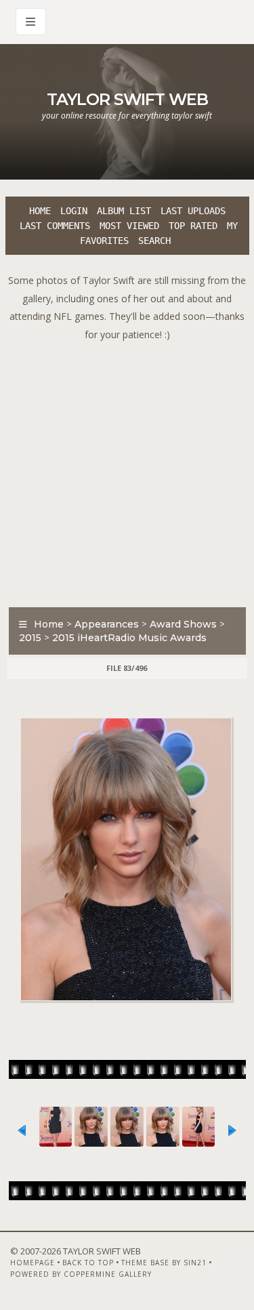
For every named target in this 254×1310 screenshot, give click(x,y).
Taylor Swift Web (127, 99)
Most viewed (129, 225)
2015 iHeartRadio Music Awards (129, 638)
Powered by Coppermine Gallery (81, 1274)
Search (154, 240)
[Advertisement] (127, 471)
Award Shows (183, 624)
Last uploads (193, 210)
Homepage (32, 1262)
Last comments (55, 225)
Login (73, 210)
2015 (30, 638)
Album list (124, 210)
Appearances (107, 624)
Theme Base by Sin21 (164, 1262)
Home (40, 210)
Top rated (193, 225)
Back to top (88, 1262)
